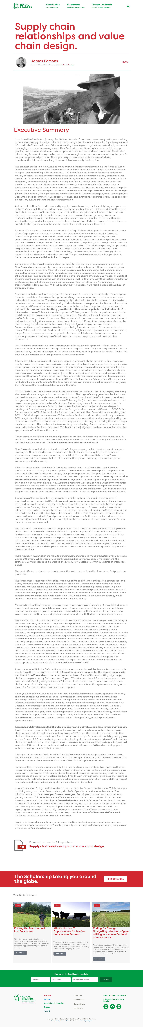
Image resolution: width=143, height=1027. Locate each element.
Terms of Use (65, 1021)
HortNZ (47, 1011)
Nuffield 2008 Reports (65, 65)
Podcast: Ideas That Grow (114, 995)
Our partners (79, 1004)
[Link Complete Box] (32, 932)
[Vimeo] (118, 1006)
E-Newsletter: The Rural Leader (113, 1000)
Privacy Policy (55, 1021)
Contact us (78, 1008)
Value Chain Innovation (54, 1003)
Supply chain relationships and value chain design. (67, 846)
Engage (47, 1007)
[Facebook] (112, 1006)
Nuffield (47, 995)
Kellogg (47, 999)
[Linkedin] (105, 1006)
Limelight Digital (86, 1021)
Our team (78, 995)
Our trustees (79, 999)
